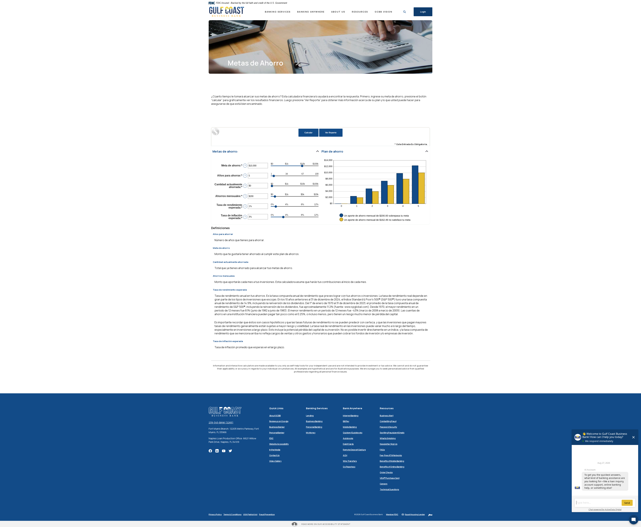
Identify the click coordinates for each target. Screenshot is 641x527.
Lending (310, 415)
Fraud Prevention (267, 514)
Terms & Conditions (232, 514)
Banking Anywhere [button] (311, 11)
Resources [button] (360, 11)
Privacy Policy (215, 514)
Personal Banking (314, 427)
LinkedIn (217, 450)
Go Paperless (349, 466)
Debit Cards (348, 444)
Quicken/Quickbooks (352, 432)
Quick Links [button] (276, 408)
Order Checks (386, 472)
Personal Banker (276, 432)
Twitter (230, 450)
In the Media (274, 449)
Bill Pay (346, 421)
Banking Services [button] (278, 11)
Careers (383, 483)
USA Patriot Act (250, 514)
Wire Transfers (350, 461)
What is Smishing (387, 438)
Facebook (210, 450)
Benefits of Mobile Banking (392, 461)
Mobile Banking (350, 427)
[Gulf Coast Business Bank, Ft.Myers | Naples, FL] (227, 11)
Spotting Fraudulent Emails (392, 432)
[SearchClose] (404, 11)
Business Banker (277, 427)
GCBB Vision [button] (383, 11)
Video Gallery (275, 461)
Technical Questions (389, 489)
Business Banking (314, 421)
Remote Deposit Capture (354, 449)
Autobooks (348, 438)
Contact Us (274, 455)
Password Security (388, 427)
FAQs (382, 449)
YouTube (223, 450)
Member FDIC (392, 514)
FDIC (271, 438)
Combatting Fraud (388, 421)
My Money (310, 432)
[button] (266, 151)
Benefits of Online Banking (392, 466)
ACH (345, 455)
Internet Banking (350, 415)
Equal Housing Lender (415, 514)
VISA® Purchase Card (389, 478)
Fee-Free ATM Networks (391, 455)
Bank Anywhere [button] (352, 408)
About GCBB (275, 415)
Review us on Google (278, 421)
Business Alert (386, 415)
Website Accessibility (279, 444)
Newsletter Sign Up (388, 444)
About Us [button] (338, 11)
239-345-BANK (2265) (221, 422)
